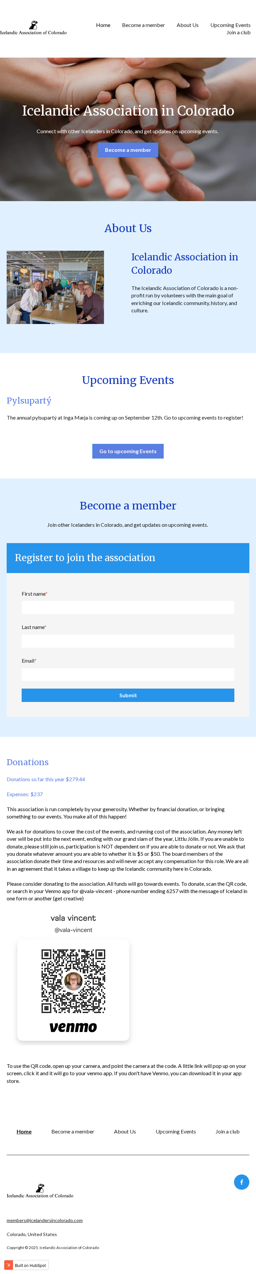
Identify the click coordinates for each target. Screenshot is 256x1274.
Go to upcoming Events (128, 451)
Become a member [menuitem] (72, 1131)
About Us (188, 25)
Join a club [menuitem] (228, 1131)
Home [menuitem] (24, 1131)
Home (103, 25)
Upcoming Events (230, 25)
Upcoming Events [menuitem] (176, 1131)
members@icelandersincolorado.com (45, 1220)
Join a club (239, 32)
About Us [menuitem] (125, 1131)
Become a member (143, 25)
